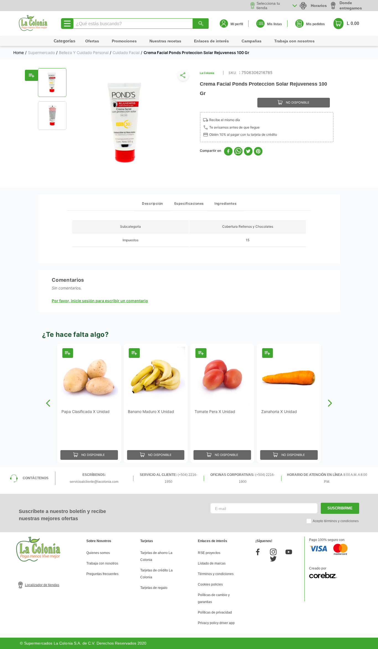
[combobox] (139, 23)
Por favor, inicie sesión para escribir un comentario (100, 301)
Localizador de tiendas (42, 585)
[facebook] (228, 152)
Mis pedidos (315, 24)
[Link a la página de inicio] (18, 52)
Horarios (319, 5)
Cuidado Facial (126, 52)
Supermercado (41, 52)
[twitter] (248, 152)
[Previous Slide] (48, 403)
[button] (182, 76)
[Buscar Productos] (200, 24)
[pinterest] (258, 152)
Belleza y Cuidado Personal (83, 52)
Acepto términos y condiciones (336, 521)
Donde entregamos (351, 5)
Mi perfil (237, 24)
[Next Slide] (330, 403)
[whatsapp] (238, 152)
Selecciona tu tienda (268, 5)
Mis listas (274, 24)
